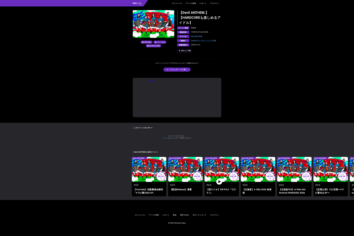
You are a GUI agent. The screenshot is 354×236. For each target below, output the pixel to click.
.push (137, 3)
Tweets (152, 81)
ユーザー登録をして (168, 138)
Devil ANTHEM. (197, 36)
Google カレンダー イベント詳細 (203, 40)
